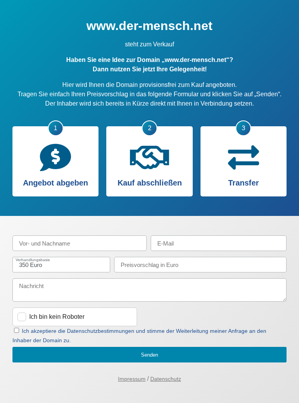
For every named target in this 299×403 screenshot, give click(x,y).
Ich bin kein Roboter (56, 316)
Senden (149, 355)
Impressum (132, 379)
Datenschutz (165, 379)
